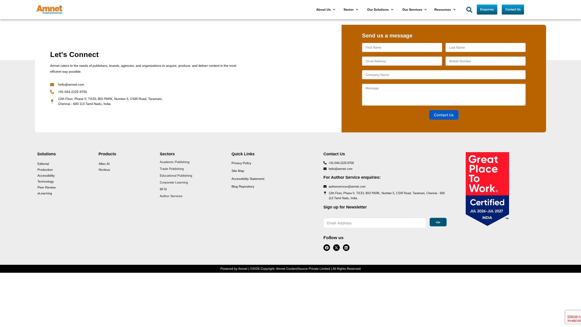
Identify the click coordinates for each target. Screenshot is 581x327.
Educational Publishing (176, 175)
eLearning (44, 193)
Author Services (171, 196)
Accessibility (46, 175)
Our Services (412, 9)
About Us (323, 9)
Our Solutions (378, 9)
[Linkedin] (346, 247)
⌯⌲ (438, 222)
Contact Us (444, 115)
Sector (349, 9)
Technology (45, 181)
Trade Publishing (172, 169)
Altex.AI (104, 164)
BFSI (163, 189)
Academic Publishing (175, 162)
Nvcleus (104, 169)
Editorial (43, 164)
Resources (442, 9)
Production (45, 169)
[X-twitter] (336, 247)
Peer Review (46, 187)
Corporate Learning (174, 182)
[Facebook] (326, 247)
